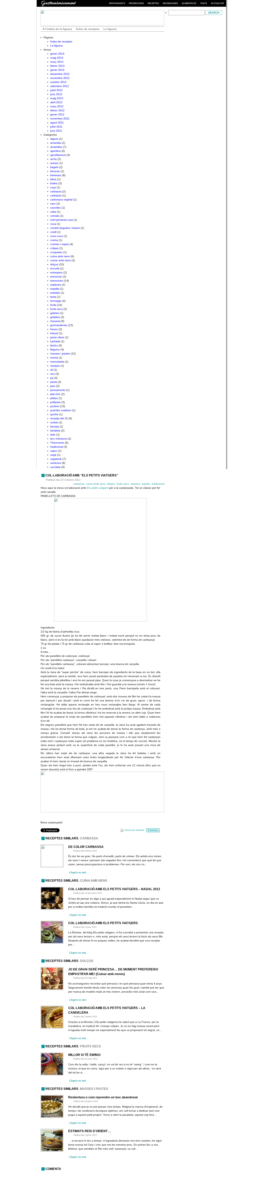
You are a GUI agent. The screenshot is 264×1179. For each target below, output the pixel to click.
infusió (54, 333)
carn (53, 203)
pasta (53, 381)
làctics (54, 345)
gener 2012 (57, 114)
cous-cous (56, 236)
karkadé (55, 341)
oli (51, 369)
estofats (55, 292)
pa (51, 377)
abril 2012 (56, 102)
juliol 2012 (56, 90)
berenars (55, 175)
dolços (54, 264)
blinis (53, 179)
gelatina (55, 317)
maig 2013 (56, 57)
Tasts (203, 3)
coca (53, 223)
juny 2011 (56, 130)
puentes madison (60, 410)
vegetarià (56, 458)
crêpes (54, 248)
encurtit (54, 268)
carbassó (55, 195)
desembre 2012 (60, 73)
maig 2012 (56, 98)
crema (54, 240)
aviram (54, 163)
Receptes (153, 3)
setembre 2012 (59, 86)
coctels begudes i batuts (65, 227)
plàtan (54, 398)
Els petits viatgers (97, 487)
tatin (52, 434)
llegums (55, 349)
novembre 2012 (60, 78)
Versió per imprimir (134, 830)
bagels (54, 167)
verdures (55, 462)
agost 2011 (57, 122)
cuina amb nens (60, 256)
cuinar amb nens (60, 260)
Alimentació (189, 3)
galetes (54, 313)
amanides (56, 146)
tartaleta (55, 430)
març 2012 (56, 106)
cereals (54, 215)
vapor (53, 450)
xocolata (55, 467)
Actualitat (217, 3)
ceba (53, 211)
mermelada (57, 361)
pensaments (57, 390)
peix (52, 385)
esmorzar (56, 276)
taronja (54, 426)
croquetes (56, 252)
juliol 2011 (56, 126)
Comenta (153, 830)
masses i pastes (60, 353)
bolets (54, 183)
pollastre (55, 402)
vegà (53, 454)
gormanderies (58, 325)
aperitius (55, 150)
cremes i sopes (59, 244)
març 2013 (56, 61)
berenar (55, 171)
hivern (54, 329)
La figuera (110, 28)
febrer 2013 (57, 65)
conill (53, 231)
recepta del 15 (59, 418)
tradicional (56, 446)
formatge (55, 300)
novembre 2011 (59, 118)
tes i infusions (58, 438)
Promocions (136, 3)
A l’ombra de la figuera (57, 28)
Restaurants (117, 3)
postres (54, 406)
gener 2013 (57, 69)
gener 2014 (57, 53)
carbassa (55, 191)
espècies (55, 284)
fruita (53, 304)
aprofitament (58, 154)
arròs (53, 159)
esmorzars (56, 280)
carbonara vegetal (61, 199)
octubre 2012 (58, 82)
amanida (55, 142)
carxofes (55, 207)
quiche (54, 414)
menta (54, 357)
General (55, 321)
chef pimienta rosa (61, 219)
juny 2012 (56, 94)
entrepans (56, 272)
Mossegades (170, 3)
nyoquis (55, 365)
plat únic (55, 394)
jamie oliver (57, 337)
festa (53, 296)
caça (53, 187)
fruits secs (56, 308)
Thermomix (57, 442)
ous (52, 373)
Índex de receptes (88, 28)
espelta (54, 288)
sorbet (54, 422)
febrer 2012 (57, 110)
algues (54, 138)
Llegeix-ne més (77, 872)
